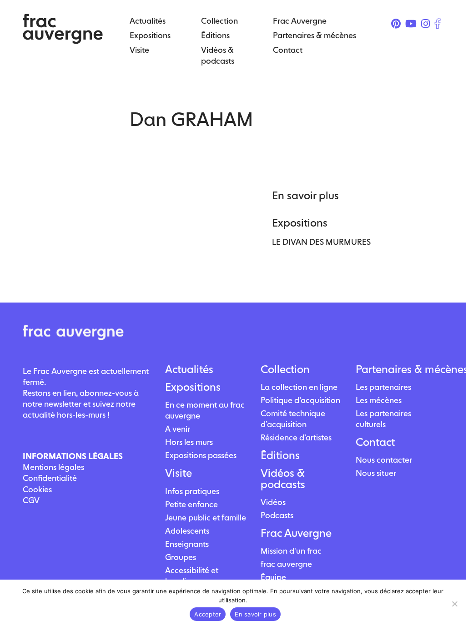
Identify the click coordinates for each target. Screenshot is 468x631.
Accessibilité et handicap (191, 575)
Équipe (273, 577)
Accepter (207, 614)
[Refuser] (454, 603)
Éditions (280, 455)
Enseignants (187, 544)
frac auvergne (286, 564)
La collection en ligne (299, 387)
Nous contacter (384, 459)
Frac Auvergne (296, 533)
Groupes (180, 557)
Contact (375, 442)
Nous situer (376, 473)
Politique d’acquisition (300, 400)
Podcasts (277, 515)
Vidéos (273, 502)
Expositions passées (201, 455)
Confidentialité (50, 478)
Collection (285, 369)
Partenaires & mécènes (399, 369)
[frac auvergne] (63, 41)
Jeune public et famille (205, 517)
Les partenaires (383, 387)
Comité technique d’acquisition (293, 419)
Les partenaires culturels (383, 419)
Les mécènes (379, 400)
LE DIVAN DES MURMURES (321, 242)
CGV (31, 500)
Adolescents (187, 530)
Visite (178, 473)
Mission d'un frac (291, 550)
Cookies (37, 489)
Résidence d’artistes (296, 437)
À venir (177, 429)
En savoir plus (255, 614)
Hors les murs (189, 442)
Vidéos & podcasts (283, 479)
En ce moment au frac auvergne (205, 410)
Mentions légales (53, 467)
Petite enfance (191, 504)
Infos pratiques (192, 491)
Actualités (189, 369)
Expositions (193, 387)
